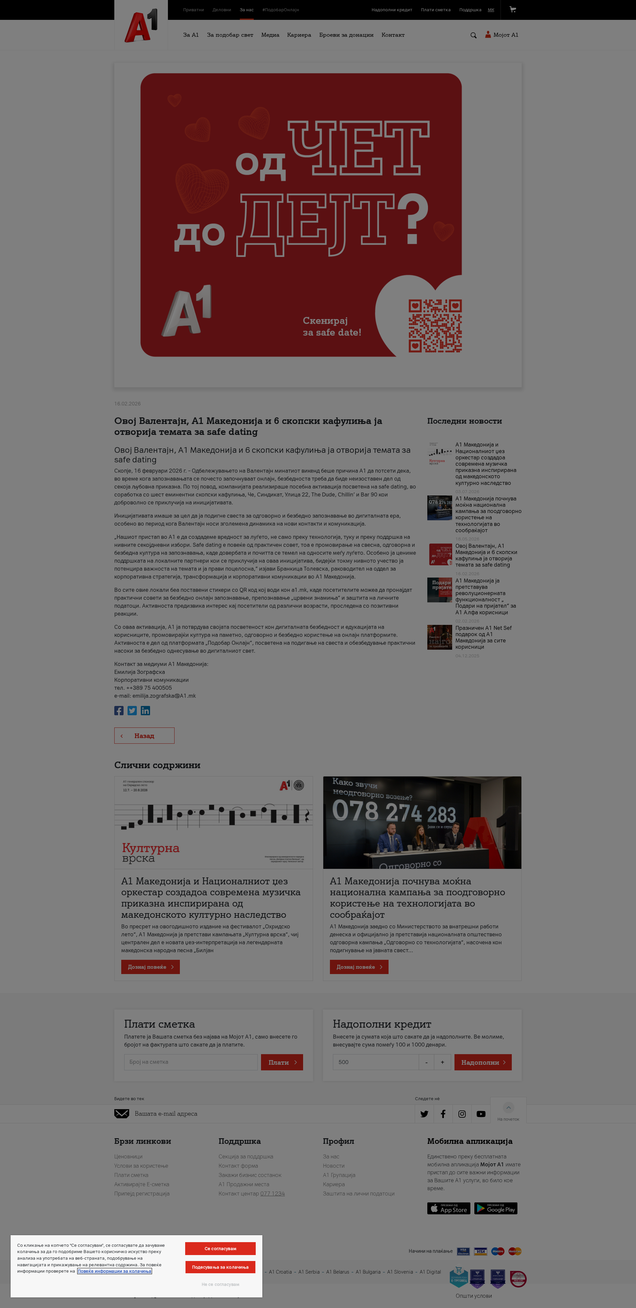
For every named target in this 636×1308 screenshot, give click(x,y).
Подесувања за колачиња (220, 1267)
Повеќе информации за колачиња (114, 1271)
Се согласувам (220, 1248)
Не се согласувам (220, 1284)
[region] (136, 1266)
